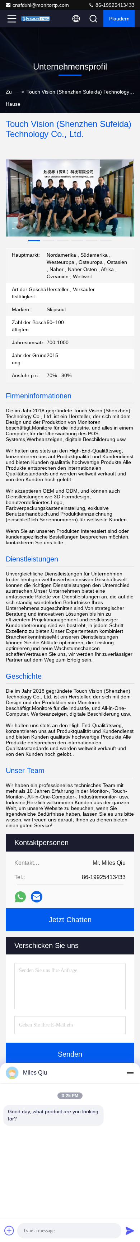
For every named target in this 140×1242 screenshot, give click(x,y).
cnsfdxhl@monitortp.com (41, 5)
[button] (34, 240)
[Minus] (130, 1072)
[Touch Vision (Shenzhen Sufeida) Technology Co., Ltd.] (35, 18)
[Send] (130, 1230)
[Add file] (9, 1230)
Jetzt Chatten (70, 920)
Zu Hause (13, 98)
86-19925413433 (114, 5)
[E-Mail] (36, 896)
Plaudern (119, 19)
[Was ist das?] (20, 897)
